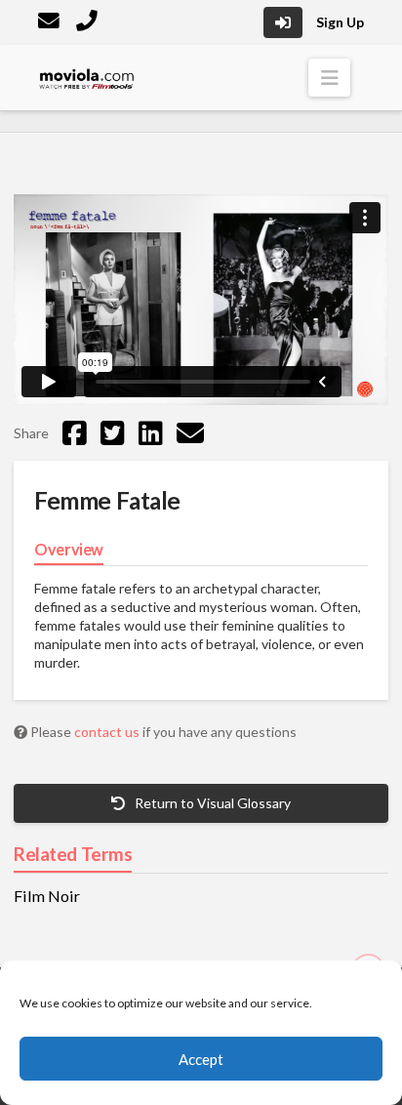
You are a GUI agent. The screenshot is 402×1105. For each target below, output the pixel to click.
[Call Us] (88, 23)
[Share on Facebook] (74, 432)
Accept (201, 1059)
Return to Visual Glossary (211, 803)
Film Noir (47, 896)
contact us (108, 731)
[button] (329, 78)
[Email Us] (50, 23)
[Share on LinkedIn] (151, 432)
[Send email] (190, 432)
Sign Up (340, 22)
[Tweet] (112, 432)
